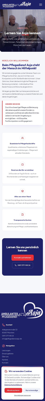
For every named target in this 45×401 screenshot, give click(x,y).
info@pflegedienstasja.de (12, 339)
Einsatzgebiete (7, 353)
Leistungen (6, 350)
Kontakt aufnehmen (22, 258)
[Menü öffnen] (40, 4)
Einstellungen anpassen (22, 395)
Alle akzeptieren (13, 390)
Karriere (5, 360)
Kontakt (5, 363)
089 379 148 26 (24, 265)
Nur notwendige (32, 390)
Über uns (5, 356)
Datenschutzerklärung (13, 385)
